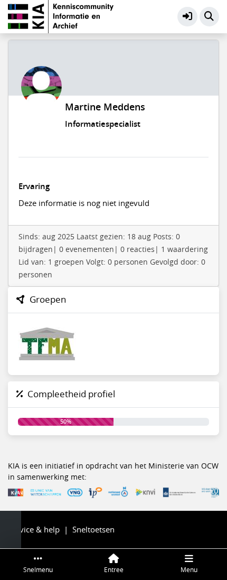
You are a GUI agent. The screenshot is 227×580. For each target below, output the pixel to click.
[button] (187, 17)
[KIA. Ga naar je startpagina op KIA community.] (61, 15)
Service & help (34, 529)
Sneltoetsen (93, 529)
